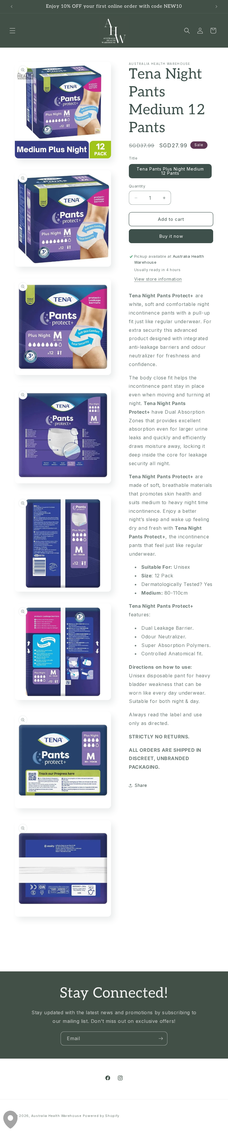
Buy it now (171, 236)
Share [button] (141, 785)
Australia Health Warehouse (56, 1116)
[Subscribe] (160, 1039)
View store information (158, 279)
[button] (12, 30)
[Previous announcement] (11, 6)
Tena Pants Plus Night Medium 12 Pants (170, 171)
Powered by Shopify (101, 1116)
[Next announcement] (216, 6)
